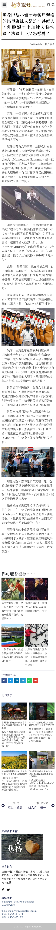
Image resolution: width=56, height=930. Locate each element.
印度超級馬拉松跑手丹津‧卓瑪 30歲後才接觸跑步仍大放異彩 (41, 774)
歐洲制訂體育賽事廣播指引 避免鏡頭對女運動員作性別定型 (14, 725)
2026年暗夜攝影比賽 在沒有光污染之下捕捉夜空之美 (41, 724)
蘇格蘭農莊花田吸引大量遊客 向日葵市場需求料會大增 (14, 772)
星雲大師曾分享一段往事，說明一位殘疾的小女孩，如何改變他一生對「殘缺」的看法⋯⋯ (12, 610)
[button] (4, 5)
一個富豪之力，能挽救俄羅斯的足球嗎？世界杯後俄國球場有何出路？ (12, 655)
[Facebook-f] (2, 889)
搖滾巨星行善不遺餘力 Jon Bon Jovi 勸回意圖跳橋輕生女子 (36, 606)
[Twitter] (8, 889)
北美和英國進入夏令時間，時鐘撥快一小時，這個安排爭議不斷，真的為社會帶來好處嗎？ (36, 657)
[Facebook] (48, 4)
